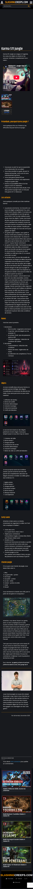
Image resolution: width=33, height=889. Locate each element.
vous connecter (15, 761)
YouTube (10, 878)
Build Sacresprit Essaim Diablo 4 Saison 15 (14, 840)
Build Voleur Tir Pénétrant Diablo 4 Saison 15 (14, 865)
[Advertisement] (16, 27)
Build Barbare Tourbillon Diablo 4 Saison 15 (14, 815)
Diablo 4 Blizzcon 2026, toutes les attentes (14, 789)
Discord (17, 882)
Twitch (20, 878)
